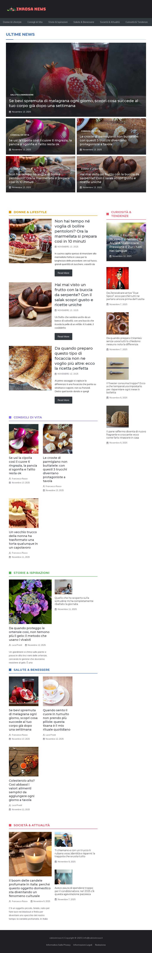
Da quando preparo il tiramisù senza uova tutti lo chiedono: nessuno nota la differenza (124, 341)
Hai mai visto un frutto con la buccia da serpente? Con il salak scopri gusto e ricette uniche (109, 178)
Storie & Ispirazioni (58, 22)
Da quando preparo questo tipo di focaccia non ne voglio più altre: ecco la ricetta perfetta (75, 358)
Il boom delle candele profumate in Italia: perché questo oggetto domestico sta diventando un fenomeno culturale (30, 888)
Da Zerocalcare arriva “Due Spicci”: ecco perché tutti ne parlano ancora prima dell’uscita (125, 296)
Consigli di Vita (34, 22)
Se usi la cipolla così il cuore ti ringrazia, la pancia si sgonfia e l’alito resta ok (23, 465)
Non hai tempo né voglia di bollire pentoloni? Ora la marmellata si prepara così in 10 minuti (39, 178)
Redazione (100, 945)
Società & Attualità (110, 22)
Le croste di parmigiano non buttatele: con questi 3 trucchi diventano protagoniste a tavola (109, 140)
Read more (63, 272)
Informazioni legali (82, 945)
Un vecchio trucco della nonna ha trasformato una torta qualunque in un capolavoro (23, 539)
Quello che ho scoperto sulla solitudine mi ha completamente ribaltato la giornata (74, 601)
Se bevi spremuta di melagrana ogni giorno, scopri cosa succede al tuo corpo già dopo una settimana (73, 103)
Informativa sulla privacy (58, 945)
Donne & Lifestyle (12, 22)
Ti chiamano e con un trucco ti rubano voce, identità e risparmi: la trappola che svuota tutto (75, 853)
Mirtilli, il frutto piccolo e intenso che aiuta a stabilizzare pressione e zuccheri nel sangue (126, 243)
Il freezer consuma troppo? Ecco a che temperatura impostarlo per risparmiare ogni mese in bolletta (125, 388)
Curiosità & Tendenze (137, 22)
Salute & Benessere (83, 22)
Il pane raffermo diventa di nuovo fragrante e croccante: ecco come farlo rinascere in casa (126, 434)
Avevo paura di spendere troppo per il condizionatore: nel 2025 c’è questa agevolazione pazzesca (74, 891)
